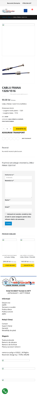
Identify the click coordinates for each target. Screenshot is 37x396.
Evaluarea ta (9, 175)
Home (4, 17)
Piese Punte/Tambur (8, 121)
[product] (9, 246)
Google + (14, 138)
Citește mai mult (10, 265)
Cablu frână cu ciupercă (15, 119)
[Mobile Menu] (25, 10)
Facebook (3, 138)
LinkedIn (10, 138)
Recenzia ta (9, 180)
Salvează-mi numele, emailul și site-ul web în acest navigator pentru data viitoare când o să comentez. (18, 216)
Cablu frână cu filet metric (27, 255)
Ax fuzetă (4, 255)
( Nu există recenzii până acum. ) (19, 94)
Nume (7, 200)
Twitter (7, 138)
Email (17, 138)
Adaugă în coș (21, 129)
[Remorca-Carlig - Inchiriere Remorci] (8, 11)
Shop (9, 17)
